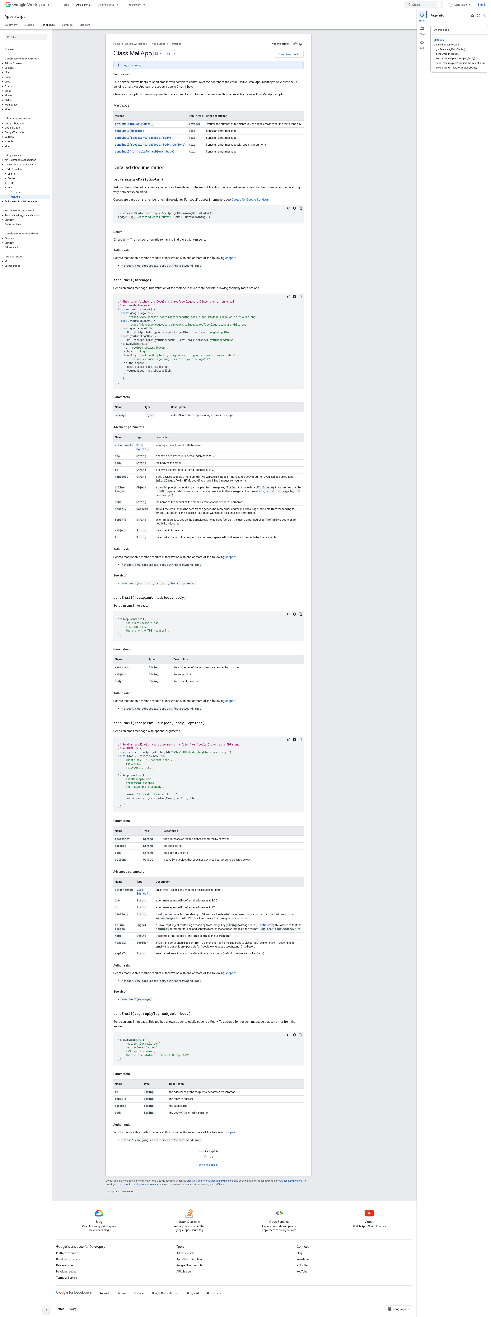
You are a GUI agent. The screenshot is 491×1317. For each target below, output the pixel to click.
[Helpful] (295, 44)
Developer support (67, 1271)
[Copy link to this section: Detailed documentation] (168, 168)
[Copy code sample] (300, 208)
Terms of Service (66, 1277)
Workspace (38, 4)
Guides (29, 24)
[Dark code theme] (294, 208)
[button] (25, 63)
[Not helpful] (301, 44)
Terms (60, 1308)
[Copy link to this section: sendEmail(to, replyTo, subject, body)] (195, 1014)
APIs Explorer (184, 1271)
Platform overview (67, 1253)
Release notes (64, 1265)
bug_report (472, 15)
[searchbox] (26, 37)
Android (104, 1293)
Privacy (72, 1308)
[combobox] (423, 4)
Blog (299, 1253)
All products (106, 4)
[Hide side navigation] (46, 1310)
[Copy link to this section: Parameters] (134, 397)
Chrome (121, 1293)
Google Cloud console (189, 1265)
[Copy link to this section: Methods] (133, 105)
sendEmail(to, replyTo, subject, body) (144, 151)
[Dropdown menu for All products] (118, 4)
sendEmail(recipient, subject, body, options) (150, 144)
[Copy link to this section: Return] (126, 232)
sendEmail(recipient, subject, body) (143, 137)
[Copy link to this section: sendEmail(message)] (156, 280)
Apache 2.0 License (291, 1180)
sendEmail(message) (129, 131)
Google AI (193, 1293)
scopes (230, 258)
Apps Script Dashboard (190, 1259)
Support (85, 24)
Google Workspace (136, 43)
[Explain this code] (288, 208)
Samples (67, 24)
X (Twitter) (303, 1265)
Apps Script (83, 4)
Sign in (482, 4)
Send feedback (289, 54)
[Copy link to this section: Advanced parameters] (148, 427)
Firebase (139, 1293)
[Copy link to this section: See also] (129, 575)
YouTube (302, 1271)
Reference (48, 24)
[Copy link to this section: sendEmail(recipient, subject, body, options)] (209, 723)
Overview (11, 24)
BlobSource (264, 487)
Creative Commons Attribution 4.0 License (210, 1180)
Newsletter (303, 1259)
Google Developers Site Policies (140, 1184)
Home (65, 4)
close (485, 15)
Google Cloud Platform (166, 1293)
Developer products (68, 1259)
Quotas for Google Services (250, 199)
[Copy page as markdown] (168, 53)
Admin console (185, 1253)
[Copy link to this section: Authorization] (136, 250)
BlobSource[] (143, 447)
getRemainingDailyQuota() (134, 124)
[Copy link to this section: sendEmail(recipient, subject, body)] (191, 597)
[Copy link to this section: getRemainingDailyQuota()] (168, 179)
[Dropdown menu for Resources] (145, 4)
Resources (134, 4)
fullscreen (478, 15)
